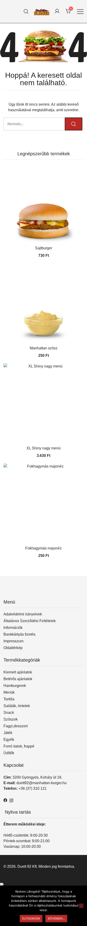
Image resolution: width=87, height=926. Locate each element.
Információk (13, 628)
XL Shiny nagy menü (43, 448)
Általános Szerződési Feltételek (29, 621)
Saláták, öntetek (16, 706)
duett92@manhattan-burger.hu (41, 783)
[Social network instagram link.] (11, 800)
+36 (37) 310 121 (33, 788)
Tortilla (8, 699)
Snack (8, 713)
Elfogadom (31, 918)
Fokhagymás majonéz (43, 548)
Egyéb (8, 739)
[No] (81, 905)
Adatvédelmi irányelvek (22, 614)
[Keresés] (26, 11)
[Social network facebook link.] (5, 800)
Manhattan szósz (44, 348)
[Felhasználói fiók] (57, 11)
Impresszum (13, 641)
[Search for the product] (73, 123)
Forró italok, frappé (18, 746)
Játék (7, 733)
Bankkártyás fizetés (19, 634)
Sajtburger (43, 248)
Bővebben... (56, 918)
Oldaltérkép (13, 648)
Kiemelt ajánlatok (17, 672)
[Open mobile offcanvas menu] (80, 11)
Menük (9, 692)
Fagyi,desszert (15, 726)
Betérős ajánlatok (17, 679)
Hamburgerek (14, 686)
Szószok (10, 719)
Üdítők (8, 753)
